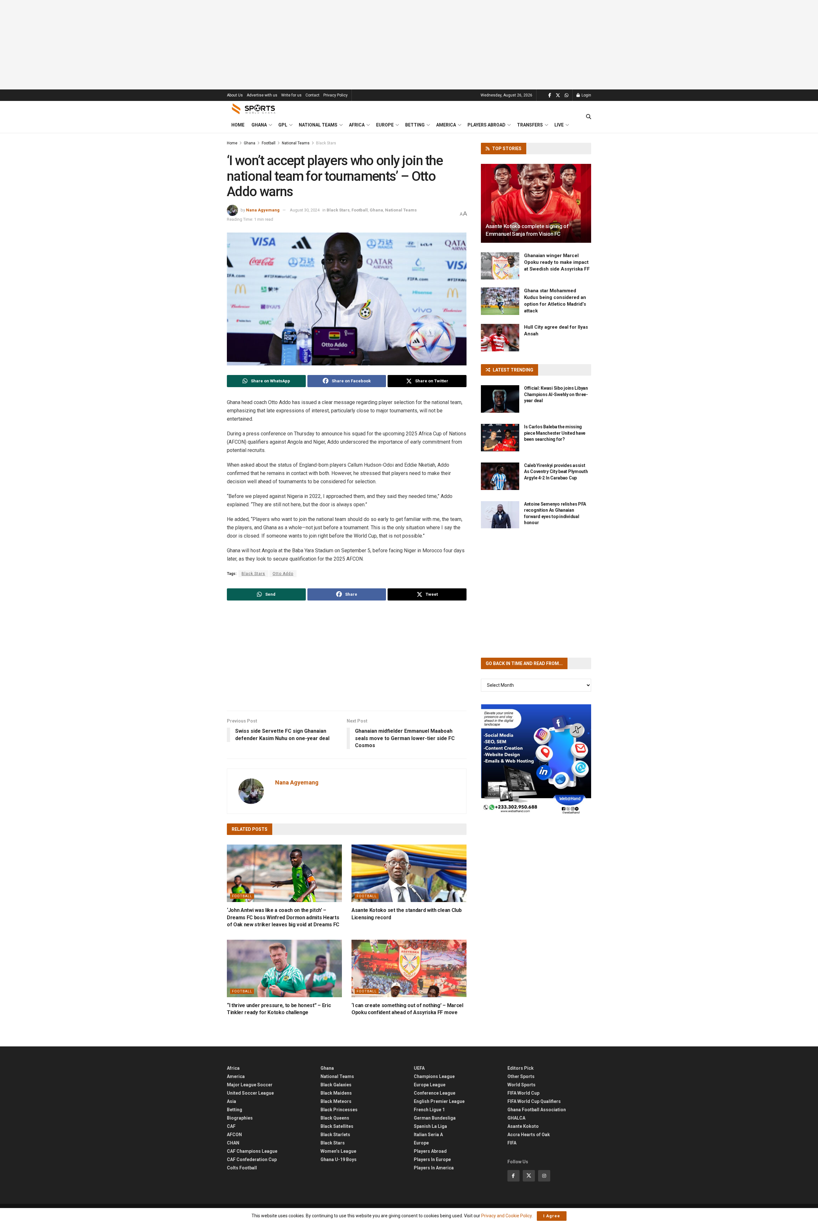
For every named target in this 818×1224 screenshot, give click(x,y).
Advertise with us (262, 95)
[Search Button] (588, 117)
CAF (231, 1126)
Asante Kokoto (523, 1126)
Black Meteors (335, 1101)
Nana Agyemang (263, 210)
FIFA (511, 1142)
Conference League (434, 1093)
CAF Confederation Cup (252, 1159)
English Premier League (439, 1101)
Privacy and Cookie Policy (506, 1215)
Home (237, 124)
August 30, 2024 (305, 210)
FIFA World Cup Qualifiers (534, 1101)
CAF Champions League (252, 1151)
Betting (415, 124)
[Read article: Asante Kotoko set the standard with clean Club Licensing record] (409, 873)
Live (559, 124)
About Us (235, 95)
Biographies (240, 1118)
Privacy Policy (335, 95)
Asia (231, 1101)
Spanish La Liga (430, 1126)
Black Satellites (336, 1126)
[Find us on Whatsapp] (566, 95)
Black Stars (326, 143)
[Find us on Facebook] (549, 95)
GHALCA (516, 1118)
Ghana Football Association (536, 1109)
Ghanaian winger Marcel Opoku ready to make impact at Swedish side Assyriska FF (557, 262)
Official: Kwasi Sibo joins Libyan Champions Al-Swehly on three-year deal (556, 394)
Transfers (530, 124)
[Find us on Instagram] (544, 1176)
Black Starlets (335, 1134)
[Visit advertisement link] (536, 759)
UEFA (419, 1068)
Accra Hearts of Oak (528, 1134)
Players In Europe (432, 1159)
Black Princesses (339, 1109)
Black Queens (334, 1118)
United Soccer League (250, 1093)
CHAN (233, 1142)
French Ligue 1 (429, 1109)
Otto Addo (283, 573)
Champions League (434, 1076)
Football (268, 143)
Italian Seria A (428, 1134)
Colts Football (242, 1167)
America (446, 124)
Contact (312, 95)
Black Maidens (336, 1093)
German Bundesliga (435, 1118)
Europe (385, 124)
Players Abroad (486, 124)
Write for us (291, 95)
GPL (282, 124)
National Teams (318, 124)
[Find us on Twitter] (558, 95)
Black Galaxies (335, 1084)
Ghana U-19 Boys (338, 1159)
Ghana (259, 124)
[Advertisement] (409, 44)
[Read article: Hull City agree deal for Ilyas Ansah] (500, 337)
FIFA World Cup (523, 1093)
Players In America (434, 1167)
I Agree (551, 1215)
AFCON (234, 1134)
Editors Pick (520, 1068)
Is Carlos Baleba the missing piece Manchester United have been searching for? (554, 433)
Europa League (429, 1084)
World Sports (521, 1084)
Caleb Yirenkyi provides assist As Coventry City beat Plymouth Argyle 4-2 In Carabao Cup (556, 471)
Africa (357, 124)
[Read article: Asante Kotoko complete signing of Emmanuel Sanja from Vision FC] (536, 203)
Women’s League (338, 1151)
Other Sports (521, 1076)
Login (586, 95)
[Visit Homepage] (254, 109)
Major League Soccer (250, 1084)
